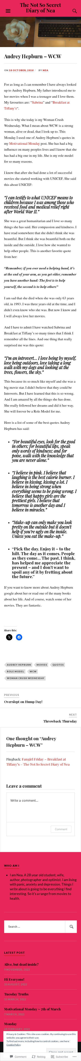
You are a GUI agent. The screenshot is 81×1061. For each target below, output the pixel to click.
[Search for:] (40, 926)
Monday (10, 1024)
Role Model (15, 671)
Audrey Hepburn (19, 664)
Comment (61, 829)
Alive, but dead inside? (21, 964)
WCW (33, 671)
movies (42, 664)
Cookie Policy (13, 1044)
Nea (45, 70)
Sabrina (37, 102)
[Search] (71, 11)
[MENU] (8, 11)
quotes (58, 664)
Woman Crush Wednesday (25, 678)
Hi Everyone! (14, 979)
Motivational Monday (24, 143)
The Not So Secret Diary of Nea (40, 7)
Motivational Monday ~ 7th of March (32, 1009)
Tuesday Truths (16, 994)
